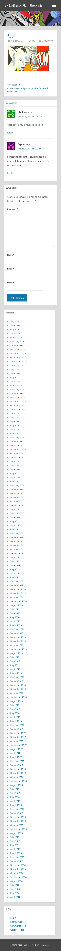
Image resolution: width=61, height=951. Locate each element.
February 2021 (17, 581)
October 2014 (16, 873)
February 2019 (17, 677)
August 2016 (16, 785)
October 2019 (16, 645)
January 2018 (16, 729)
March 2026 (16, 337)
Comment (12, 209)
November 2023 (18, 449)
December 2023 (18, 445)
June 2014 (15, 889)
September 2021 (18, 553)
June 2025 (15, 373)
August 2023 (16, 461)
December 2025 (18, 349)
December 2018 (18, 685)
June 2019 (15, 661)
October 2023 (16, 453)
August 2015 (16, 833)
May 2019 (15, 665)
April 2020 (15, 621)
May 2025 (15, 377)
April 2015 (15, 849)
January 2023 (16, 489)
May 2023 (14, 473)
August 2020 (16, 605)
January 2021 (16, 585)
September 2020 (18, 601)
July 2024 (14, 417)
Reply (10, 132)
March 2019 (16, 673)
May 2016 (15, 797)
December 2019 (18, 637)
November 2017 (18, 737)
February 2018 (17, 725)
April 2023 (15, 477)
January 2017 (16, 765)
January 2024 (16, 441)
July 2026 (14, 321)
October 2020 (16, 597)
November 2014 (18, 869)
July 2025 (14, 369)
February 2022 (17, 533)
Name (10, 255)
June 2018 (15, 709)
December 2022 (18, 493)
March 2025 (16, 385)
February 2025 (17, 389)
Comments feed (18, 925)
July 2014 (14, 885)
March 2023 (16, 481)
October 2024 (16, 405)
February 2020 (17, 629)
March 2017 (16, 757)
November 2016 (18, 773)
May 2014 (15, 893)
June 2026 (15, 325)
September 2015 (18, 829)
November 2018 (18, 689)
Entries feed (16, 921)
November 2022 (18, 497)
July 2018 (14, 705)
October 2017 (16, 741)
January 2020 (16, 633)
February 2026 (17, 341)
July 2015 (14, 837)
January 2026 (16, 345)
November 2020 (18, 593)
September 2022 (18, 505)
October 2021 (16, 549)
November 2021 (18, 545)
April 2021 (15, 573)
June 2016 (15, 793)
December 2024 (18, 397)
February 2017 (17, 761)
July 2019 (14, 657)
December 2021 (18, 541)
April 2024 (15, 429)
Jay (33, 41)
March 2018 (16, 721)
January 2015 (16, 861)
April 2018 (15, 717)
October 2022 (16, 501)
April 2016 (15, 801)
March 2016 (16, 805)
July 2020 (14, 609)
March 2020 (16, 625)
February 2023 (17, 485)
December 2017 (18, 733)
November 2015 (18, 821)
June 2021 (15, 565)
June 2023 (15, 469)
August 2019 (16, 653)
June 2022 (15, 517)
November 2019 (18, 641)
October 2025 (16, 357)
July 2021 (14, 561)
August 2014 (16, 881)
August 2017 (16, 749)
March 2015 (16, 853)
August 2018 (16, 701)
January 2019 (16, 681)
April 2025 (15, 381)
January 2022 (16, 537)
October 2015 (16, 825)
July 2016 (14, 789)
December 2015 (18, 817)
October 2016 (16, 777)
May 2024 (15, 425)
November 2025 (18, 353)
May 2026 (15, 329)
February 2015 (17, 857)
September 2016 (18, 781)
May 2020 (15, 617)
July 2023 (14, 465)
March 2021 (16, 577)
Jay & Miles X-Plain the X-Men (24, 5)
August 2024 (16, 413)
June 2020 (15, 613)
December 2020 (18, 589)
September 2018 (18, 697)
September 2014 (18, 877)
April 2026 (15, 333)
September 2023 (18, 457)
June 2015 (15, 841)
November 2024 (18, 401)
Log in (13, 917)
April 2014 (15, 897)
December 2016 (18, 769)
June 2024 (15, 421)
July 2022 (14, 513)
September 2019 (18, 649)
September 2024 (18, 409)
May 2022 (14, 521)
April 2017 (15, 753)
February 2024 (17, 437)
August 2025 (16, 365)
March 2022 (16, 529)
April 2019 (15, 669)
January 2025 (16, 393)
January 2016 (16, 813)
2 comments (47, 41)
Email (10, 268)
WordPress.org (17, 929)
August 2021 (16, 557)
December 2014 (18, 865)
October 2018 (16, 693)
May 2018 (15, 713)
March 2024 (16, 433)
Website (10, 282)
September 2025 (18, 361)
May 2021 (14, 569)
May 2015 (15, 845)
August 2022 (16, 509)
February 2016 (17, 809)
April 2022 (15, 525)
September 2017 (18, 745)
